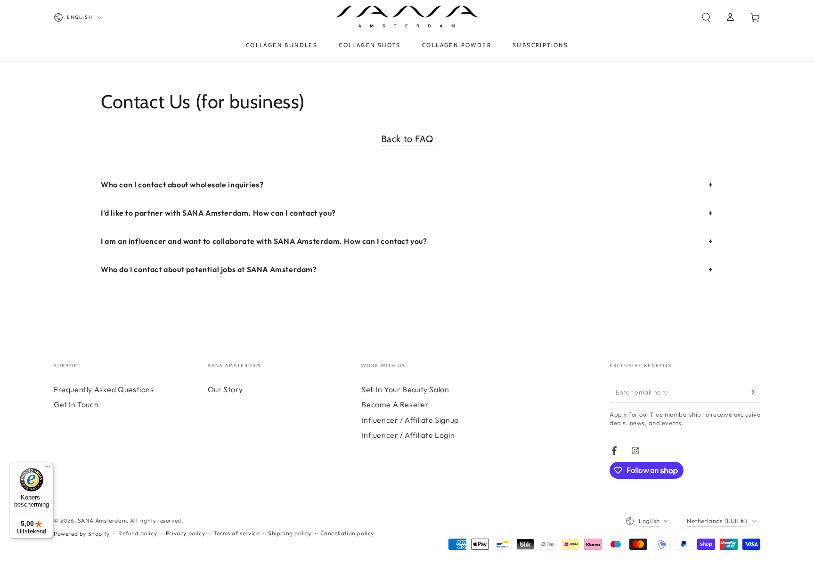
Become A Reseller (395, 404)
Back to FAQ (407, 139)
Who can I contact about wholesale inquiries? (182, 184)
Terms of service (237, 533)
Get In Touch (76, 404)
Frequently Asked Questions (104, 389)
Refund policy (137, 533)
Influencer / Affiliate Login (408, 435)
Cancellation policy (347, 533)
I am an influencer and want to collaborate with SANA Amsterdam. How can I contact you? (264, 241)
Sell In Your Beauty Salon (405, 389)
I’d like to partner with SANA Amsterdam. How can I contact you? (218, 213)
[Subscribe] (754, 392)
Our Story (225, 389)
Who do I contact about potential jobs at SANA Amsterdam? (209, 269)
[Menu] (47, 468)
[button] (706, 17)
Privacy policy (185, 533)
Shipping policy (289, 533)
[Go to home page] (407, 17)
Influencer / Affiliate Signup (409, 420)
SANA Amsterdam (102, 520)
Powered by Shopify (82, 533)
